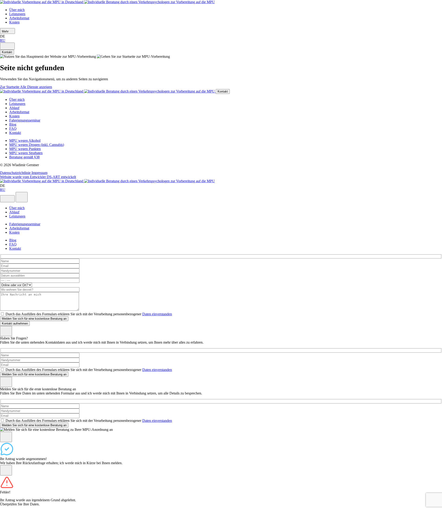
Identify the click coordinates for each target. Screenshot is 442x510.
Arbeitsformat (19, 18)
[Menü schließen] (22, 197)
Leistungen (17, 14)
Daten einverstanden (157, 314)
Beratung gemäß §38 (24, 157)
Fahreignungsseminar (24, 120)
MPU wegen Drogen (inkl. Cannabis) (36, 145)
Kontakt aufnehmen (15, 323)
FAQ (13, 128)
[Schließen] (6, 331)
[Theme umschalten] (7, 46)
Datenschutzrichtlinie (16, 173)
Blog (12, 124)
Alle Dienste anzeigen (36, 87)
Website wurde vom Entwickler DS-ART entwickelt (38, 177)
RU (2, 40)
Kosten (14, 22)
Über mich (17, 10)
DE (3, 36)
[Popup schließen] (6, 382)
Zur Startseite (10, 87)
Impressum (39, 173)
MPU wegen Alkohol (25, 140)
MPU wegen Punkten (25, 149)
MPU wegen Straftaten (26, 153)
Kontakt (7, 52)
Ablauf (14, 108)
